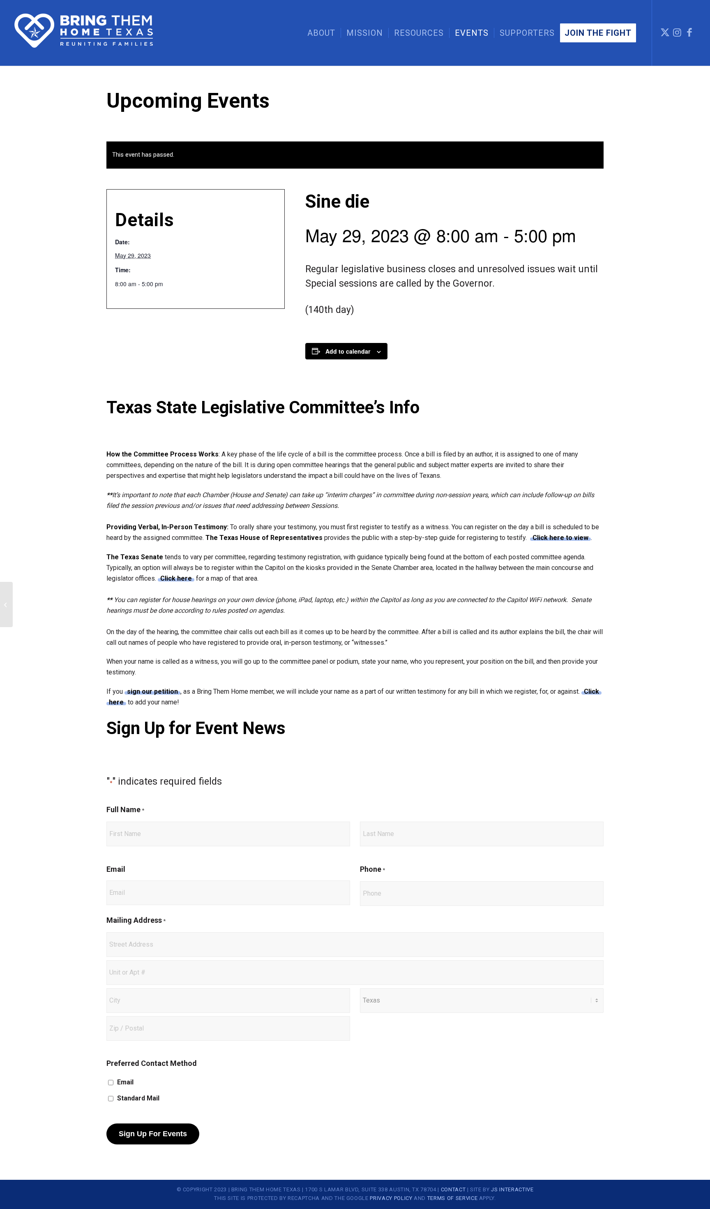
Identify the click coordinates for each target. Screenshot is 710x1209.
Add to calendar (347, 351)
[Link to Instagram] (677, 32)
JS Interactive (512, 1189)
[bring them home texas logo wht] (84, 33)
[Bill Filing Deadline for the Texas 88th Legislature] (6, 604)
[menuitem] (321, 33)
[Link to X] (665, 32)
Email (115, 869)
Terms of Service (452, 1198)
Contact (453, 1189)
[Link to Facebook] (689, 32)
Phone (372, 869)
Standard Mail (138, 1098)
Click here (176, 578)
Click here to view (560, 538)
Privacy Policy (391, 1198)
